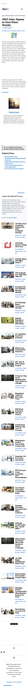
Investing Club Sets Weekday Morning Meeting (20, 289)
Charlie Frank (14, 112)
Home (3, 15)
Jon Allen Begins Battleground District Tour (20, 561)
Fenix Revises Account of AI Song (20, 611)
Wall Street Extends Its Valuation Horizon (19, 412)
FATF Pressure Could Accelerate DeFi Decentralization (21, 473)
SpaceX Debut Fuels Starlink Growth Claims (20, 576)
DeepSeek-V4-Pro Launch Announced (20, 458)
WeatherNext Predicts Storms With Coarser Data (20, 443)
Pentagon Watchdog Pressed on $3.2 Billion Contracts (21, 509)
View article (5, 92)
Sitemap (8, 682)
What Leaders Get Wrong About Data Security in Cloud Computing (20, 543)
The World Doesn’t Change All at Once (21, 245)
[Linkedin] (1, 652)
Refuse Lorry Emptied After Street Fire (20, 350)
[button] (21, 9)
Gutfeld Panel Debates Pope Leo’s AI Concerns (20, 427)
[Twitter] (4, 652)
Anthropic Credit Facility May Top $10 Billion (20, 526)
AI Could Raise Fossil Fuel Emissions (20, 336)
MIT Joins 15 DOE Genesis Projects (20, 363)
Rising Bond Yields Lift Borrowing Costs (19, 396)
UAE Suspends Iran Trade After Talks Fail (20, 274)
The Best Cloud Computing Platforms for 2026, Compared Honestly (20, 228)
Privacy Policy (17, 682)
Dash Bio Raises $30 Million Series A (20, 261)
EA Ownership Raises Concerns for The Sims (20, 305)
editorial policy (13, 217)
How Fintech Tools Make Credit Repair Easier (20, 490)
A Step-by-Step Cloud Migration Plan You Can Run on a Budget (21, 379)
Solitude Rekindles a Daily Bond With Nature (19, 321)
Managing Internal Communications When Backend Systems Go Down (21, 592)
